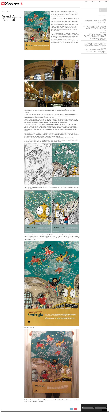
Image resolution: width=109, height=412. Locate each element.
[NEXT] (101, 10)
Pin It (75, 409)
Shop (106, 1)
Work (86, 1)
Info (99, 1)
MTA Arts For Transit (57, 18)
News (93, 1)
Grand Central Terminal (12, 18)
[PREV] (105, 10)
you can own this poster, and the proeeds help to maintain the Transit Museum (55, 140)
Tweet (71, 409)
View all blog (103, 15)
